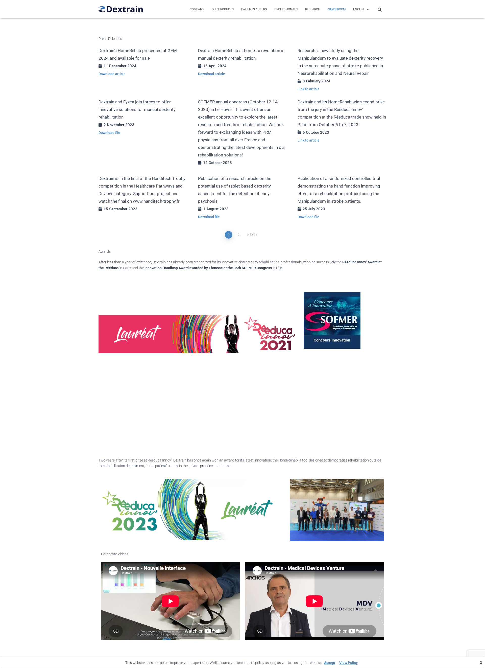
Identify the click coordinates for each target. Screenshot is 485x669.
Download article (112, 74)
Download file (109, 133)
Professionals (286, 9)
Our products (223, 9)
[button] (367, 9)
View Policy (348, 663)
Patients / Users (254, 9)
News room (337, 9)
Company (197, 9)
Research (312, 9)
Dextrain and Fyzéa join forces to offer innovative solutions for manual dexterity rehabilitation (137, 109)
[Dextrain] (121, 9)
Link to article (309, 89)
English (359, 9)
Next (251, 235)
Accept (329, 663)
